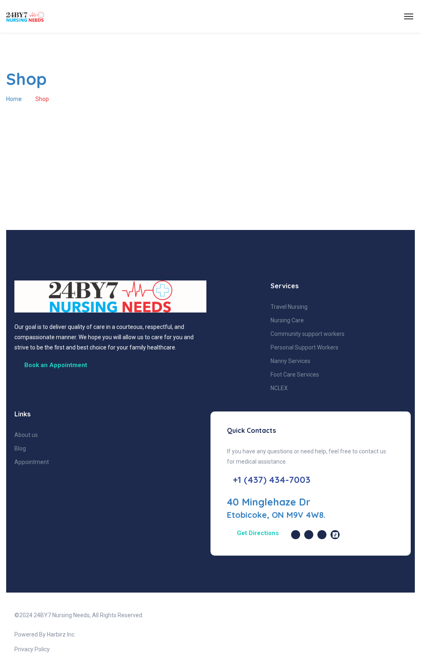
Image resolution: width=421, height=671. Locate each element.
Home (14, 99)
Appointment (31, 462)
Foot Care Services (295, 374)
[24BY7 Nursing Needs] (48, 16)
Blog (20, 448)
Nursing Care (287, 320)
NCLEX (279, 388)
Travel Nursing (289, 306)
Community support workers (308, 334)
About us (26, 435)
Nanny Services (290, 361)
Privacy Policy (32, 649)
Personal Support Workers (304, 347)
